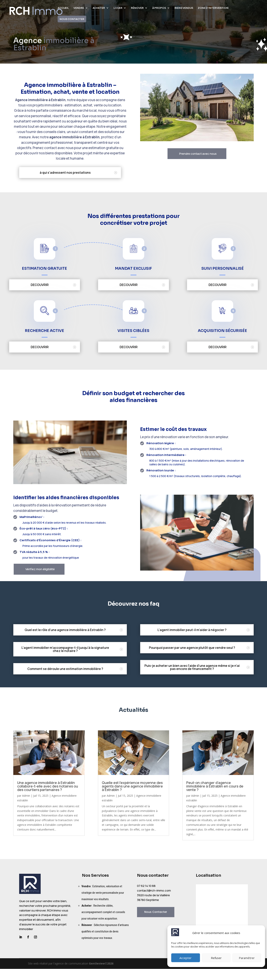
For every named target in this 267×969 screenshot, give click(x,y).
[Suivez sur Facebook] (28, 937)
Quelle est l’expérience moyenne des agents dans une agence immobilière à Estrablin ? (132, 786)
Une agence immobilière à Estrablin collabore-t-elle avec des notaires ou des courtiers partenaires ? (47, 786)
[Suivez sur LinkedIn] (20, 937)
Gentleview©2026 (101, 963)
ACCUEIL (63, 7)
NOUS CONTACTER (72, 19)
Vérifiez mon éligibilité (40, 569)
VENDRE (78, 7)
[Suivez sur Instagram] (35, 937)
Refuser (216, 958)
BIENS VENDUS (184, 7)
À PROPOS (159, 7)
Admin (26, 795)
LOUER (118, 7)
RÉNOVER (137, 7)
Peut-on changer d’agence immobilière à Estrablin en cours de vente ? (214, 786)
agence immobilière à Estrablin (74, 137)
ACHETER (99, 7)
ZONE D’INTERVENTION (213, 7)
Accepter (185, 958)
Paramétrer (247, 958)
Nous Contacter (155, 912)
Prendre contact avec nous (198, 154)
